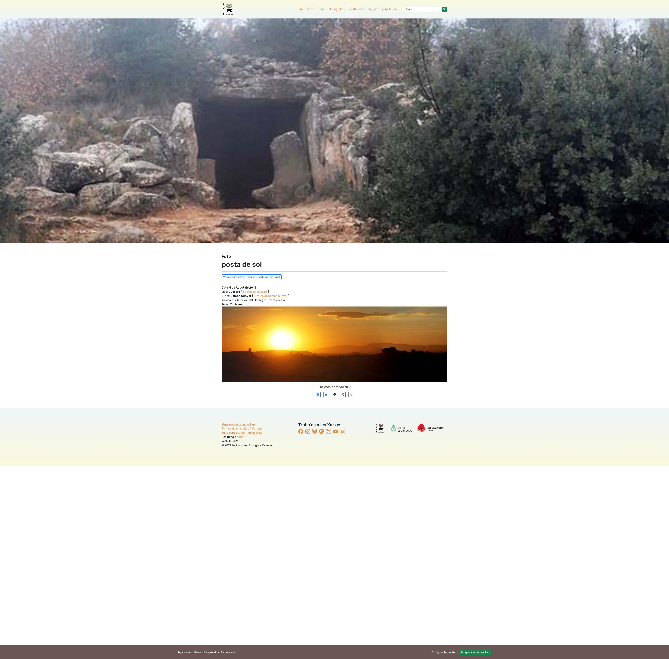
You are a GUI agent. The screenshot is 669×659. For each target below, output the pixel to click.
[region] (334, 652)
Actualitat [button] (306, 9)
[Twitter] (343, 394)
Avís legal (255, 428)
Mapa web (228, 424)
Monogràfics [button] (337, 9)
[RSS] (342, 432)
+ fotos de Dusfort (255, 291)
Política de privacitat (235, 428)
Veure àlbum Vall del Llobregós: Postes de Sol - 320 (251, 277)
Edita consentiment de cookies (242, 432)
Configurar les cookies (444, 652)
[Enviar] (351, 394)
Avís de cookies (245, 424)
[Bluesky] (326, 394)
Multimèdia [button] (356, 9)
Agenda (374, 9)
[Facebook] (318, 394)
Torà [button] (321, 9)
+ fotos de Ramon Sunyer (270, 296)
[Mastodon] (334, 394)
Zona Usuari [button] (390, 9)
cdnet (241, 437)
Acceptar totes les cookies (475, 652)
